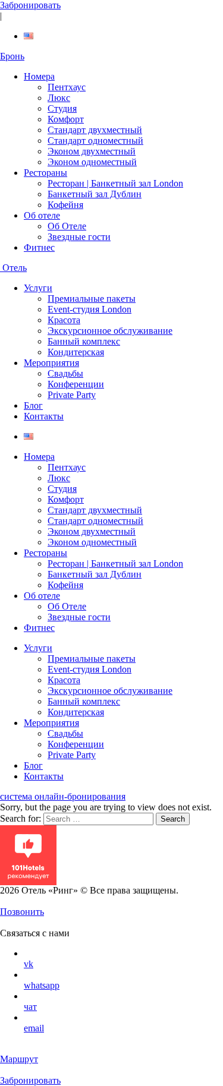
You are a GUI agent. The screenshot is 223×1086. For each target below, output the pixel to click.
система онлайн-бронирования (62, 796)
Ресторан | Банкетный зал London (115, 183)
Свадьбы (65, 373)
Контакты (44, 416)
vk (28, 964)
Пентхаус (67, 87)
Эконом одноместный (92, 162)
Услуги (38, 288)
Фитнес (39, 247)
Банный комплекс (84, 341)
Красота (64, 320)
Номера (39, 76)
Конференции (76, 384)
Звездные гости (79, 237)
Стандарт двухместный (95, 130)
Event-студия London (89, 309)
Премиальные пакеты (92, 298)
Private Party (72, 395)
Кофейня (65, 205)
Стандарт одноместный (95, 140)
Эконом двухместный (92, 151)
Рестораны (45, 173)
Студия (62, 108)
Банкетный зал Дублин (95, 194)
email (34, 1028)
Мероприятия (51, 363)
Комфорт (66, 119)
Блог (33, 405)
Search (173, 818)
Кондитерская (76, 352)
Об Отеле (67, 226)
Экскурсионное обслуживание (110, 331)
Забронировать (30, 5)
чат (30, 1007)
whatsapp (41, 985)
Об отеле (42, 215)
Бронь (12, 56)
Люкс (59, 98)
